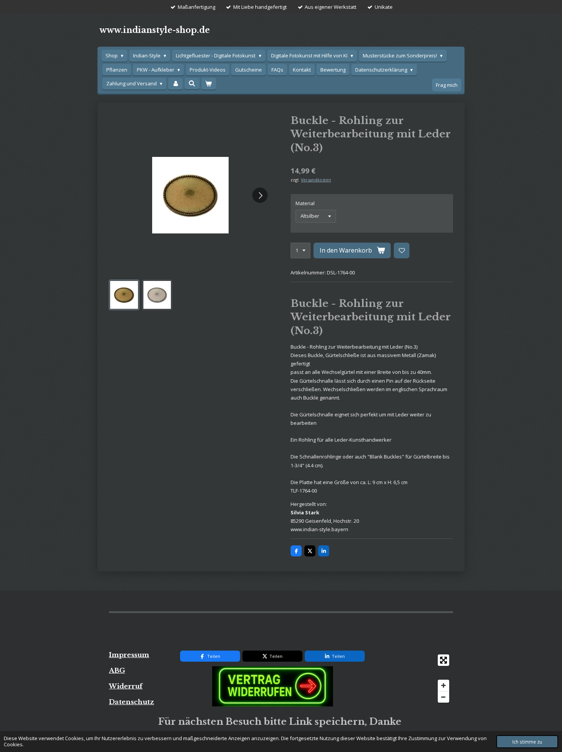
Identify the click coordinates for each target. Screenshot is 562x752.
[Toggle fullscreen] (443, 660)
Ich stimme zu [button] (527, 742)
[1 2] (300, 250)
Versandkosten (316, 180)
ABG (117, 670)
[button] (124, 295)
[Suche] (192, 83)
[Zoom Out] (443, 697)
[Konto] (175, 84)
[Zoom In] (443, 685)
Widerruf (126, 686)
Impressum (129, 655)
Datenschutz (131, 702)
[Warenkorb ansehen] (208, 84)
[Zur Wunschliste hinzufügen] (401, 250)
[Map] (413, 678)
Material (305, 203)
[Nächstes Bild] (260, 195)
